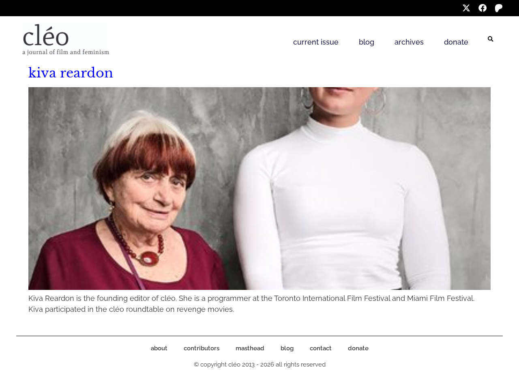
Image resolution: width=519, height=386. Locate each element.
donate (456, 42)
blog (366, 42)
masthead (250, 348)
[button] (491, 39)
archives (409, 42)
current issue (316, 42)
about (159, 348)
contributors (201, 348)
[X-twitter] (466, 8)
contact (321, 348)
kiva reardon (70, 73)
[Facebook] (482, 8)
